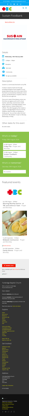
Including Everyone (6, 329)
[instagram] (14, 411)
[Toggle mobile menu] (26, 8)
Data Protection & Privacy (8, 404)
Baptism (4, 348)
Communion (5, 351)
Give (3, 323)
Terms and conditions (7, 402)
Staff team (4, 332)
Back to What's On (10, 22)
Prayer (3, 359)
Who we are (5, 314)
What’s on (4, 315)
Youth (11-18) (5, 369)
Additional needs (6, 346)
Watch (3, 319)
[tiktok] (11, 411)
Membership (5, 356)
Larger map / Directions (7, 385)
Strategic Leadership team (8, 331)
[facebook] (3, 411)
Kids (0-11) (4, 354)
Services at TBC (5, 317)
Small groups (5, 362)
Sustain (4, 365)
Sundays (4, 363)
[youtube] (5, 411)
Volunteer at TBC (6, 368)
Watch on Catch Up (6, 340)
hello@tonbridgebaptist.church (18, 1)
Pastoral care (5, 357)
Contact (4, 320)
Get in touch (16, 269)
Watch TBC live (5, 338)
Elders (3, 334)
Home (3, 312)
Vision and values (6, 326)
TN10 (3, 366)
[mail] (8, 411)
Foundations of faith (7, 328)
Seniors (4, 360)
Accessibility (5, 409)
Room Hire (4, 322)
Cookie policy (5, 405)
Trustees (4, 335)
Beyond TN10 (5, 349)
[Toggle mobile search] (23, 8)
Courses (4, 353)
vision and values (16, 306)
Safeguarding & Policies (7, 407)
